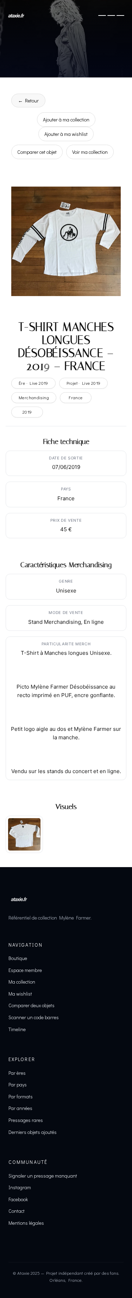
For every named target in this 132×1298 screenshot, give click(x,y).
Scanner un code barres (33, 1017)
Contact (16, 1211)
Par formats (20, 1096)
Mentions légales (26, 1222)
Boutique (17, 958)
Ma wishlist (20, 993)
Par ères (17, 1073)
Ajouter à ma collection (66, 119)
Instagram (19, 1187)
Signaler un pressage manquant (42, 1175)
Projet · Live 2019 (84, 383)
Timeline (17, 1029)
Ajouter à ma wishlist (66, 134)
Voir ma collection (90, 152)
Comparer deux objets (31, 1005)
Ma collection (21, 981)
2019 (27, 412)
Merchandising (34, 397)
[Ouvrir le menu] (111, 15)
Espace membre (25, 970)
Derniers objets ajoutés (32, 1132)
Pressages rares (25, 1120)
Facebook (18, 1199)
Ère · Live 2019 (33, 383)
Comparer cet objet (37, 152)
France (75, 397)
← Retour (28, 100)
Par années (20, 1108)
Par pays (17, 1084)
